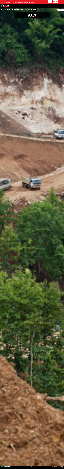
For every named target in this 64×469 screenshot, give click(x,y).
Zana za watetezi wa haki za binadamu (17, 9)
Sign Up (50, 5)
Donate (46, 5)
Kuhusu (26, 9)
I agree (50, 1)
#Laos (34, 466)
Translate (61, 9)
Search (34, 9)
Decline (55, 1)
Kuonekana (30, 9)
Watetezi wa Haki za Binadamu (5, 9)
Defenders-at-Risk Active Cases (57, 466)
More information (31, 2)
